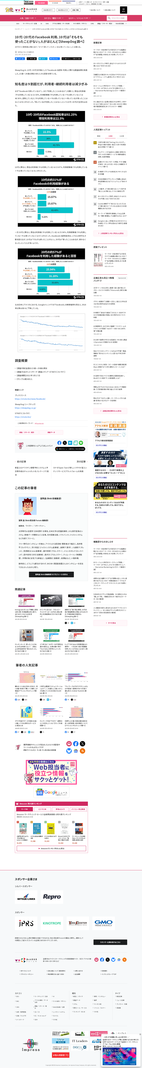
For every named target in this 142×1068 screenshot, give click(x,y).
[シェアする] (59, 443)
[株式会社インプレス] (31, 1045)
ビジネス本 (42, 809)
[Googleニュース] (75, 751)
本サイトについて (26, 971)
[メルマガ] (69, 743)
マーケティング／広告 (30, 23)
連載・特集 (75, 10)
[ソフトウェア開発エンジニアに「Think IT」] (79, 1034)
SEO (17, 23)
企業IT (80, 2)
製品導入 (68, 3)
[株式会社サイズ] (78, 923)
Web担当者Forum (26, 9)
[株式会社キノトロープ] (52, 923)
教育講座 (93, 4)
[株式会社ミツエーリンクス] (26, 897)
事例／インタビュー (100, 996)
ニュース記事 (120, 1000)
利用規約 (104, 971)
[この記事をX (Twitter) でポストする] (65, 443)
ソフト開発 (86, 2)
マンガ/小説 (97, 1004)
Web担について (95, 10)
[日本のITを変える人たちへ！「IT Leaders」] (79, 1041)
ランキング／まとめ (79, 1012)
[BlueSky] (69, 751)
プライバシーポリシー (27, 974)
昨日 (98, 136)
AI (41, 23)
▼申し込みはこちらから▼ (112, 1046)
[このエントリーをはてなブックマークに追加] (70, 443)
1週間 (110, 136)
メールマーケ (20, 1019)
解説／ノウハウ (78, 996)
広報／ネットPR (21, 1016)
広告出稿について (110, 10)
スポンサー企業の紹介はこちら (110, 942)
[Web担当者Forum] (26, 961)
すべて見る (112, 623)
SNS (47, 23)
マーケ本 (24, 809)
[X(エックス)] (82, 743)
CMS (92, 23)
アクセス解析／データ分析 (61, 23)
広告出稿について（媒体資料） (57, 971)
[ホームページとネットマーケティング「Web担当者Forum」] (99, 1034)
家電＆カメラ (60, 809)
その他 (55, 1019)
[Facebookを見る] (102, 960)
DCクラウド (98, 2)
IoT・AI (92, 2)
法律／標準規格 (21, 1012)
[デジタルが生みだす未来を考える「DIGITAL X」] (79, 1049)
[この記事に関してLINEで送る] (81, 443)
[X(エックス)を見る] (108, 960)
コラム (75, 1004)
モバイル (55, 1016)
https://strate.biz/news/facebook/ (30, 398)
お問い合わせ (79, 971)
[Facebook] (75, 743)
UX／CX (37, 1012)
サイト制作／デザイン (80, 23)
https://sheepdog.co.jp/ (25, 407)
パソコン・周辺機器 (78, 809)
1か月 (122, 136)
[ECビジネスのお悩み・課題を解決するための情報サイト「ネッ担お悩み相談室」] (60, 1056)
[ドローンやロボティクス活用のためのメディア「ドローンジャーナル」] (99, 1049)
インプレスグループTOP (109, 974)
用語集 (119, 1008)
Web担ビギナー (48, 10)
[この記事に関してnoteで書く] (76, 443)
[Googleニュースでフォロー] (119, 960)
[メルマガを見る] (96, 960)
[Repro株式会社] (52, 897)
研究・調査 (106, 2)
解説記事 (119, 996)
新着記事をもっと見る (112, 117)
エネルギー (82, 4)
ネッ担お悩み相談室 (49, 750)
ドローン (88, 4)
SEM (36, 1019)
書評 (95, 1000)
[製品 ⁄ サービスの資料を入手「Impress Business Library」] (60, 1049)
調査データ (76, 1000)
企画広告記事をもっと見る (112, 411)
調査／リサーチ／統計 (104, 23)
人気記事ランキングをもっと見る (112, 233)
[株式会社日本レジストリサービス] (26, 923)
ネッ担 (39, 750)
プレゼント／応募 (122, 1004)
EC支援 (99, 4)
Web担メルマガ (63, 10)
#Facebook (39, 423)
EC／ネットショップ (40, 1016)
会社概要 (77, 974)
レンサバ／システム (59, 1012)
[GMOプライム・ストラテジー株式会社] (103, 923)
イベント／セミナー (100, 1008)
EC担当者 (55, 3)
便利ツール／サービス (80, 1008)
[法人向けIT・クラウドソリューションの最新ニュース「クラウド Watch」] (60, 1041)
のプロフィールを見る (51, 574)
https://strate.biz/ (23, 416)
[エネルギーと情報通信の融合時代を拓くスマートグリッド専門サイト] (99, 1041)
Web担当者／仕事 (122, 23)
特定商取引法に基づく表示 (56, 974)
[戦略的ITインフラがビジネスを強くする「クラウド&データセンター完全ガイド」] (60, 1034)
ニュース (27, 29)
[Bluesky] (113, 960)
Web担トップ (18, 29)
